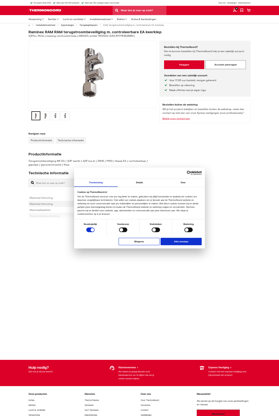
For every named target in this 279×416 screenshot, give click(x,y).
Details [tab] (139, 182)
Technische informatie (71, 140)
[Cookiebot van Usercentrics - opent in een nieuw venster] (189, 173)
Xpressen (89, 405)
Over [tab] (183, 182)
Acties (31, 400)
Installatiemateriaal (45, 25)
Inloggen (184, 64)
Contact (144, 410)
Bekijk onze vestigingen (176, 118)
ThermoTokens (92, 400)
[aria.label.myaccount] (235, 10)
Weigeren (139, 241)
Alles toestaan (181, 241)
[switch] (123, 230)
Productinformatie (41, 140)
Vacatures (145, 405)
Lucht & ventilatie (36, 410)
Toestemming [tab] (96, 182)
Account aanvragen (225, 64)
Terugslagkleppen (88, 25)
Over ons (222, 3)
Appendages (67, 25)
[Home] (29, 25)
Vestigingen (232, 3)
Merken (32, 405)
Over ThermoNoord (150, 400)
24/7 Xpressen (92, 410)
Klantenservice (244, 3)
